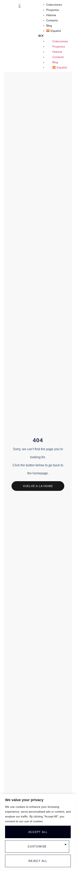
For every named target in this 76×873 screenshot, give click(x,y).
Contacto (52, 20)
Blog (49, 25)
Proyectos (52, 9)
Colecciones (54, 4)
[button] (56, 36)
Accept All (38, 832)
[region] (38, 832)
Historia (51, 15)
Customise (37, 846)
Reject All (38, 861)
